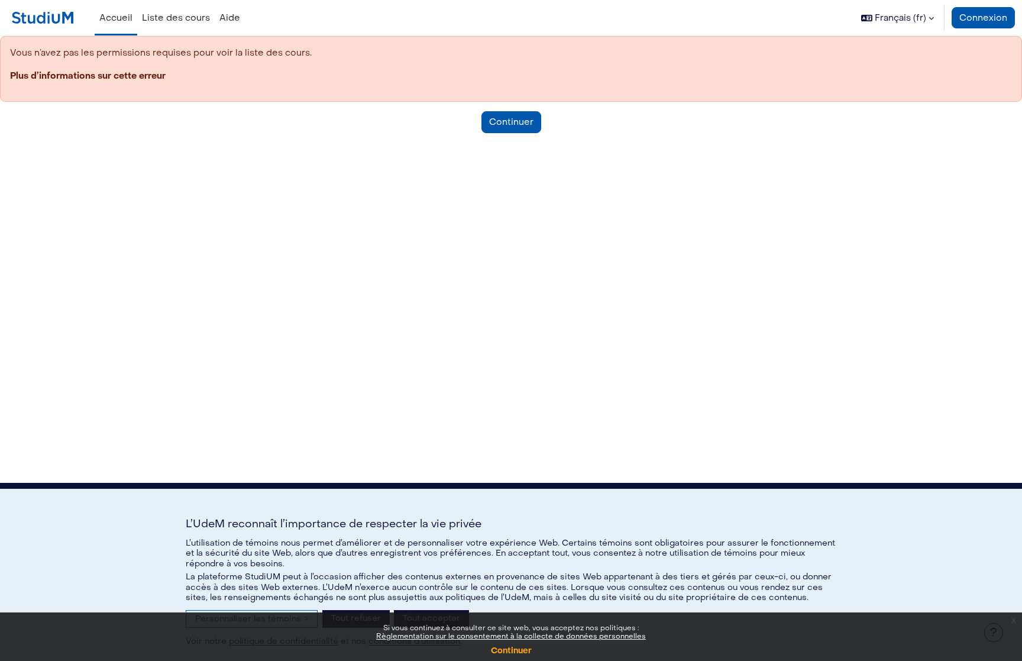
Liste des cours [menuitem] (176, 18)
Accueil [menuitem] (115, 18)
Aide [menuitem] (229, 18)
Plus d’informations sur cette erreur (88, 76)
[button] (897, 18)
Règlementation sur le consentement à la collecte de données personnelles (511, 636)
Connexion (983, 18)
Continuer (511, 650)
